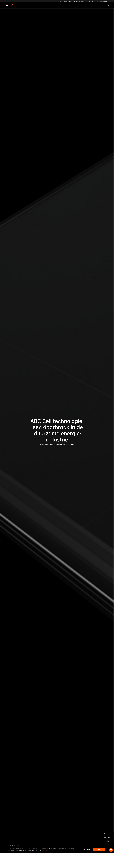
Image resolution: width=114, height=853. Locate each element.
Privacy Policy (44, 850)
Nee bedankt (86, 849)
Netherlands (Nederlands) (102, 1)
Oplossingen (53, 5)
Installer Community (104, 5)
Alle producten (79, 5)
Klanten (70, 5)
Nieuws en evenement (90, 5)
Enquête (108, 837)
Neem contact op (110, 833)
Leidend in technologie (42, 5)
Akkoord (99, 849)
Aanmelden (91, 1)
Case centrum (63, 5)
